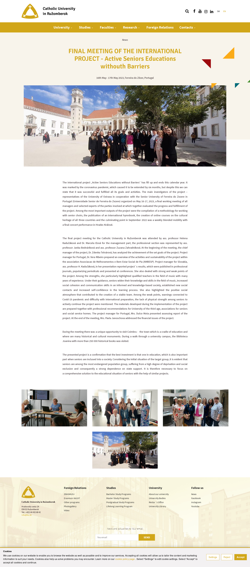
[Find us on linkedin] (212, 11)
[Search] (187, 11)
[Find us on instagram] (206, 11)
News (125, 39)
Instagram (196, 502)
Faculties (107, 27)
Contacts (186, 27)
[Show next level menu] (71, 27)
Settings (213, 557)
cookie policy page (125, 559)
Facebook (196, 498)
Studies (85, 27)
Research (130, 27)
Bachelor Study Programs (118, 494)
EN (224, 11)
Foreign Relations (160, 27)
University (62, 27)
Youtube (195, 506)
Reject (227, 557)
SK (218, 11)
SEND (147, 537)
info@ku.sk (27, 515)
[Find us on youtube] (200, 11)
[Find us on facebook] (194, 11)
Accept (241, 557)
